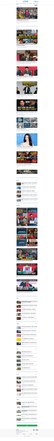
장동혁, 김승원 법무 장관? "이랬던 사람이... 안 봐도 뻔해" (32, 226)
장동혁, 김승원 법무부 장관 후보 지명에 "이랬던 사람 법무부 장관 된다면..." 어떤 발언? (27, 276)
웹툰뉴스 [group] (34, 3)
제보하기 (27, 425)
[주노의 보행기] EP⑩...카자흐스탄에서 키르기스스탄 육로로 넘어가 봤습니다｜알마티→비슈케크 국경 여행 (21, 227)
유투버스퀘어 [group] (24, 3)
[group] (27, 172)
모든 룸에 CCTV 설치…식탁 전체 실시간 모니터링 (31, 246)
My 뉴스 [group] (28, 3)
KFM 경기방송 (36, 5)
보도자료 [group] (37, 3)
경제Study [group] (31, 3)
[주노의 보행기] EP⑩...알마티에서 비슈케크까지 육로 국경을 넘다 (25, 260)
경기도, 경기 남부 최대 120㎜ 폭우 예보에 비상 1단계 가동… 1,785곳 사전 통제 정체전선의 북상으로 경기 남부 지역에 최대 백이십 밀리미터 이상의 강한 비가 (27, 21)
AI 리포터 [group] (17, 3)
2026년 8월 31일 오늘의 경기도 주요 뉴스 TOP (22, 20)
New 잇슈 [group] (20, 3)
